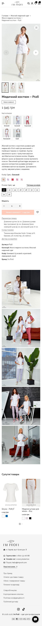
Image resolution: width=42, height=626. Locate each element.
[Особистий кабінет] (32, 3)
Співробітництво (10, 590)
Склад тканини (8, 230)
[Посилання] (18, 609)
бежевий (10, 253)
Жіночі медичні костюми (11, 18)
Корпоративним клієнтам (13, 594)
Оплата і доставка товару (14, 577)
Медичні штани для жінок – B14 (30, 510)
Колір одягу (10, 175)
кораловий (27, 253)
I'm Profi (10, 259)
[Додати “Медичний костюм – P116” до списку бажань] (37, 212)
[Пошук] (28, 3)
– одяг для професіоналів (26, 614)
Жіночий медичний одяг (20, 16)
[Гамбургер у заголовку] (3, 3)
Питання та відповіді (11, 585)
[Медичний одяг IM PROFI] (17, 3)
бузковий (18, 253)
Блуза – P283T (8, 509)
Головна (5, 16)
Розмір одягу (8, 185)
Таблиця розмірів (33, 185)
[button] (35, 3)
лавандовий (6, 256)
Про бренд (8, 573)
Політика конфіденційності (14, 598)
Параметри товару (9, 218)
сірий (14, 256)
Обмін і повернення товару (14, 581)
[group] (11, 492)
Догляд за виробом (9, 239)
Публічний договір (11, 602)
